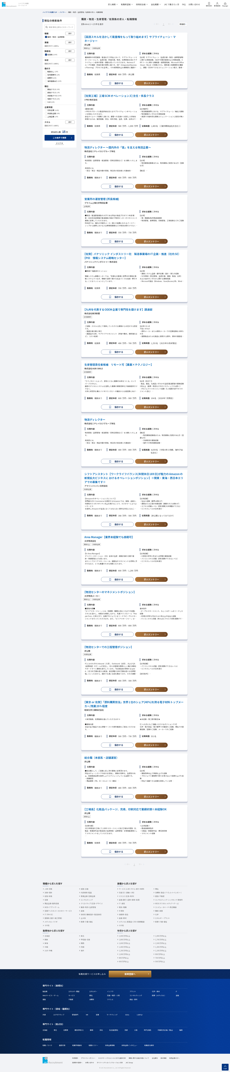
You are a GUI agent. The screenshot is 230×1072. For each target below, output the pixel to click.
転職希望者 (126, 4)
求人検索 (112, 4)
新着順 (182, 24)
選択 (69, 33)
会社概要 (155, 4)
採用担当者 (141, 4)
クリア (58, 143)
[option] (59, 37)
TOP (225, 1069)
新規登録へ (130, 973)
